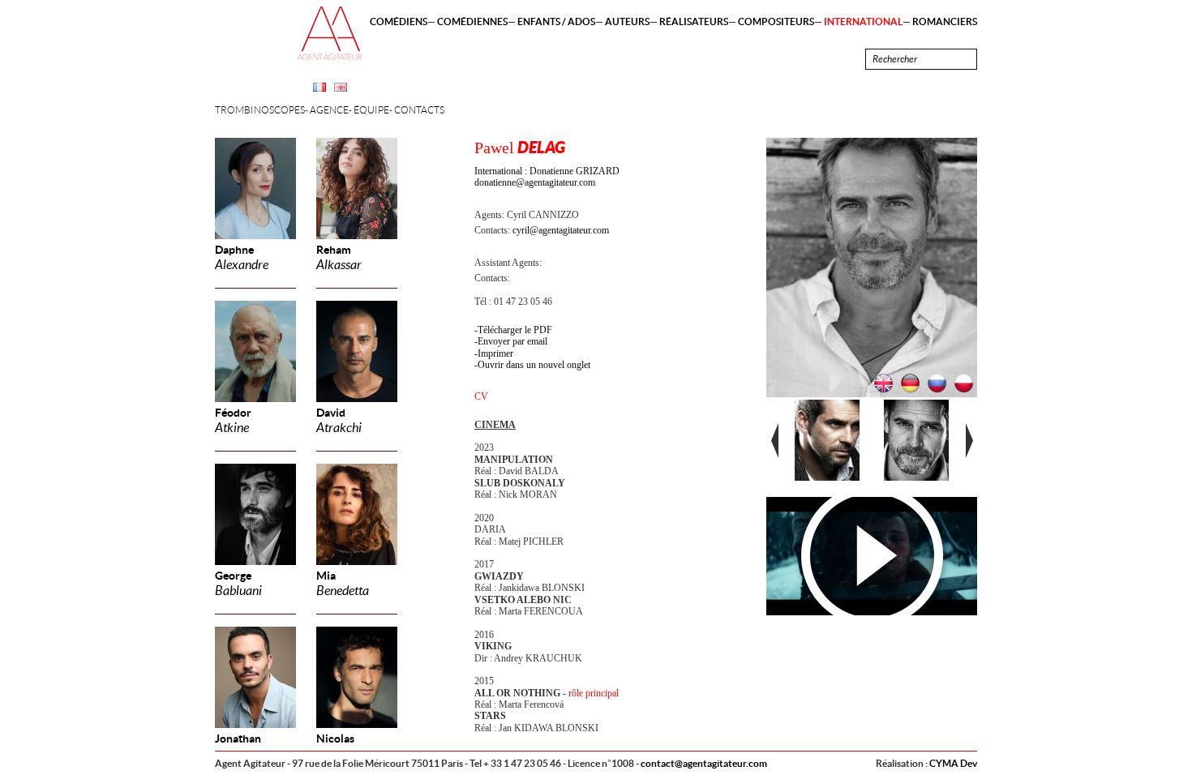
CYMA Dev (953, 763)
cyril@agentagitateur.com (560, 230)
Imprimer (495, 353)
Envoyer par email (512, 341)
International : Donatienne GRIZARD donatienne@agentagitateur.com (547, 176)
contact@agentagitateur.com (704, 763)
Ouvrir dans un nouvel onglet (534, 364)
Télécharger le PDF (515, 330)
